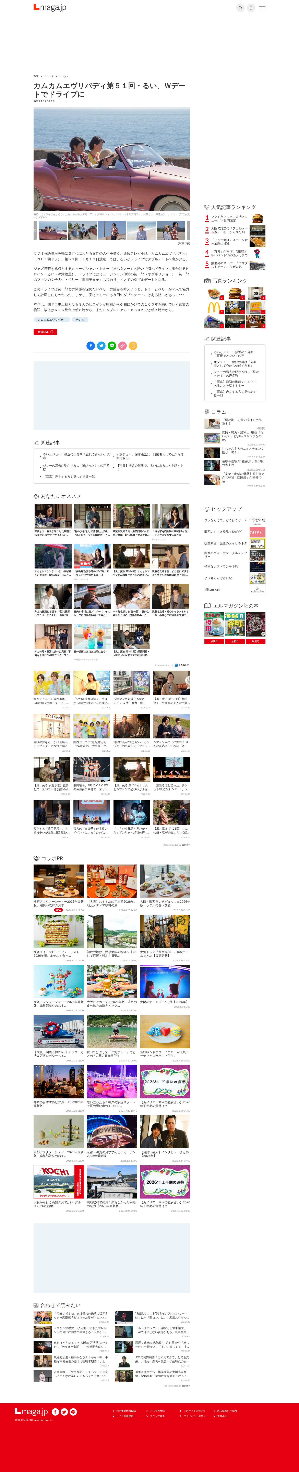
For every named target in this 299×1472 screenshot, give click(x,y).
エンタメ (64, 76)
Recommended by (164, 665)
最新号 (214, 641)
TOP (36, 76)
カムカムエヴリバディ (52, 319)
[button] (35, 230)
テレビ (80, 319)
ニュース (49, 76)
